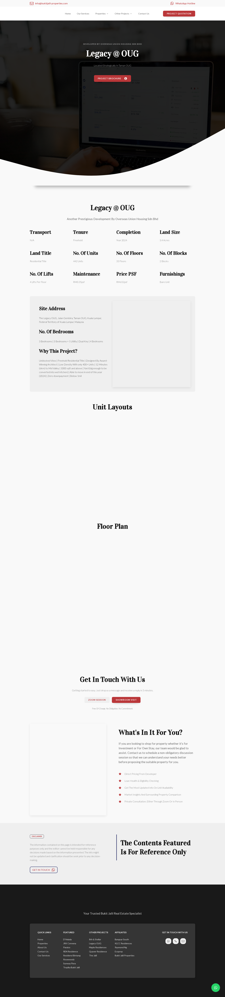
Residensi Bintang (72, 955)
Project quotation (179, 13)
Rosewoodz (68, 959)
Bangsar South (122, 939)
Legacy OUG (95, 943)
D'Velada (67, 939)
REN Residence (70, 951)
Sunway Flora (69, 963)
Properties (43, 943)
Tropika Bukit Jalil (71, 967)
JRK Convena (69, 943)
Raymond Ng (121, 947)
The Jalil (93, 955)
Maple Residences (98, 947)
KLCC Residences (123, 943)
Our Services (83, 13)
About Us (42, 947)
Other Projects (122, 13)
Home (68, 13)
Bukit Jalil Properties (124, 955)
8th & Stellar (95, 939)
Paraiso (66, 947)
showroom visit (126, 700)
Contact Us (143, 13)
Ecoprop (119, 951)
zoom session (97, 700)
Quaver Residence (98, 951)
